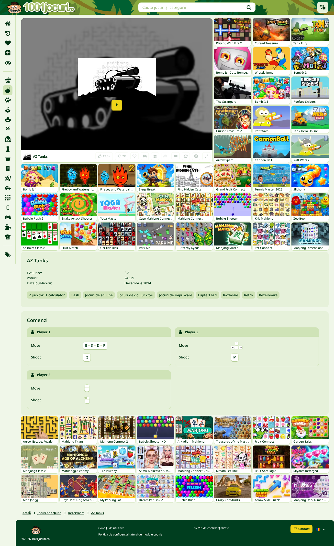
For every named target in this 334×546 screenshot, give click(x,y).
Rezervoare (268, 295)
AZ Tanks (97, 513)
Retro (248, 295)
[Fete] (7, 139)
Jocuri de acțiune (99, 295)
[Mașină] (7, 188)
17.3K (104, 155)
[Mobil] (7, 207)
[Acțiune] (7, 90)
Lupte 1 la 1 (207, 295)
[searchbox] (197, 7)
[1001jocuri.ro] (41, 7)
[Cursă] (7, 129)
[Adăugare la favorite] (134, 156)
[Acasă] (7, 23)
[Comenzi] (145, 156)
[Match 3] (7, 198)
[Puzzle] (7, 227)
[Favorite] (7, 43)
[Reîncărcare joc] (186, 156)
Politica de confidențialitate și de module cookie (130, 534)
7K (121, 155)
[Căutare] (249, 7)
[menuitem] (7, 23)
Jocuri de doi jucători (136, 295)
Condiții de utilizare (111, 528)
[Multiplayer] (7, 217)
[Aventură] (7, 119)
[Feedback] (175, 156)
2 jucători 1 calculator (47, 295)
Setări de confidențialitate (211, 528)
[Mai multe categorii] (7, 255)
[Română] (321, 529)
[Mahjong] (7, 168)
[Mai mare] (206, 156)
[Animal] (7, 100)
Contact (304, 529)
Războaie (230, 295)
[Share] (165, 156)
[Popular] (7, 62)
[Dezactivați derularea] (196, 156)
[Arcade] (7, 110)
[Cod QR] (155, 156)
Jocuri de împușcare (175, 295)
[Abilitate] (7, 80)
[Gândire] (7, 149)
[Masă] (7, 178)
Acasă (26, 513)
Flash (75, 295)
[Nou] (7, 53)
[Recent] (7, 33)
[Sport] (7, 237)
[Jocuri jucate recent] (322, 7)
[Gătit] (7, 159)
